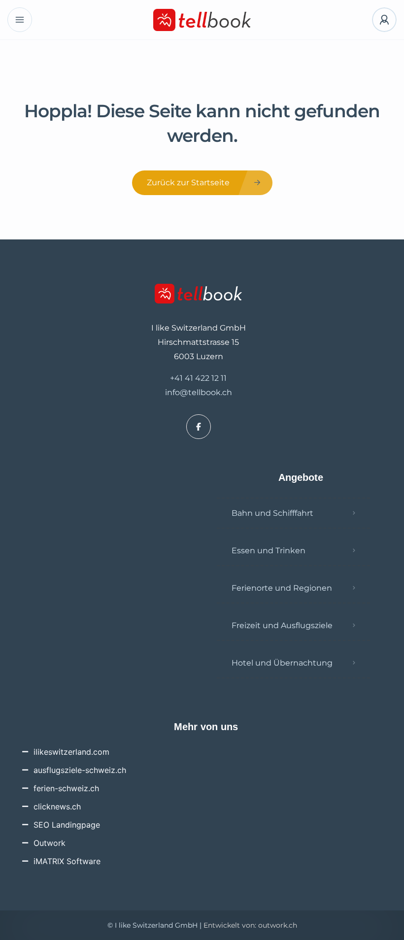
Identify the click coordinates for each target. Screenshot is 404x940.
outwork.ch (277, 925)
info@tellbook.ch (198, 392)
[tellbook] (202, 20)
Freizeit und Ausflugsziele (282, 625)
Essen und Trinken (268, 550)
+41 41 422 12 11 (198, 378)
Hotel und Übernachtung (282, 663)
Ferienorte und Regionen (282, 588)
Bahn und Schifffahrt (272, 513)
